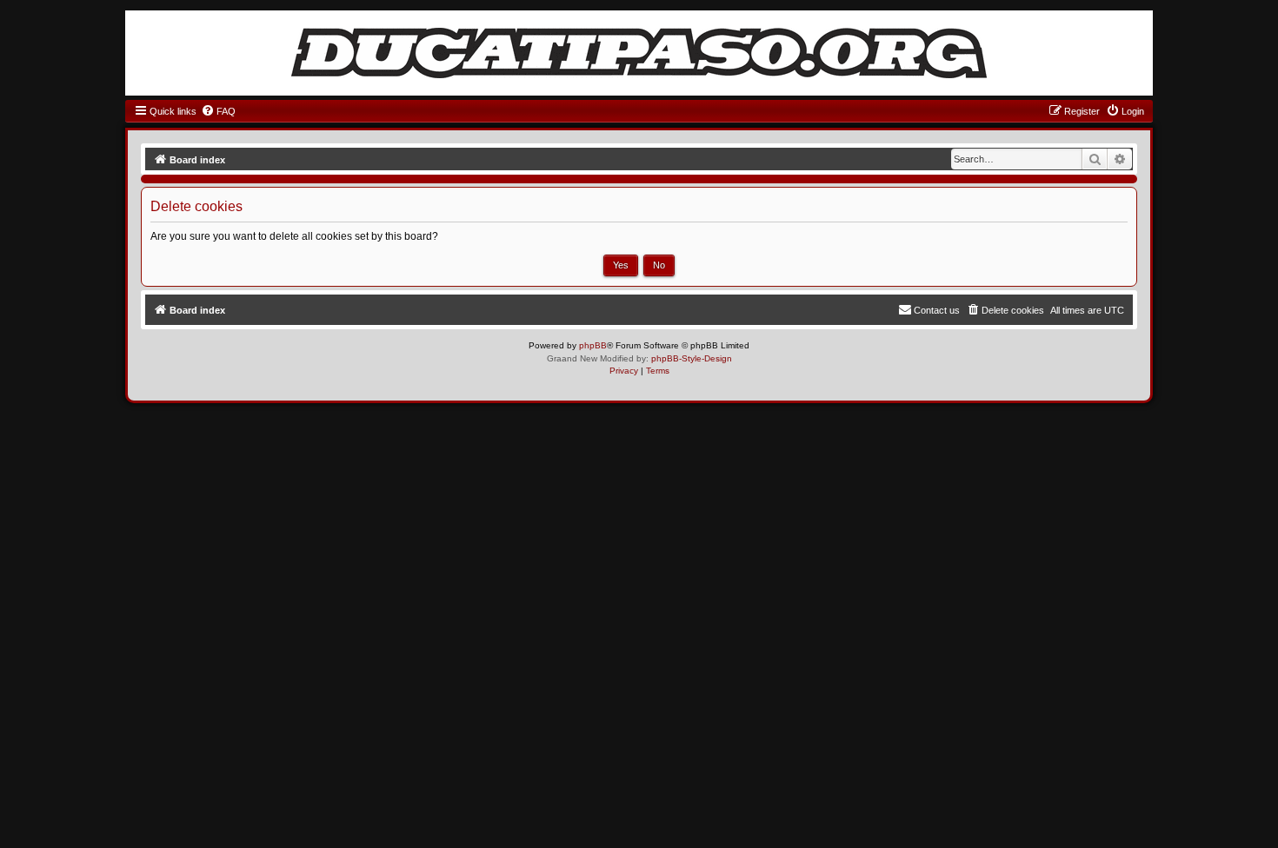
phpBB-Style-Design (691, 358)
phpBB (593, 345)
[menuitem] (218, 111)
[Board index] (639, 53)
